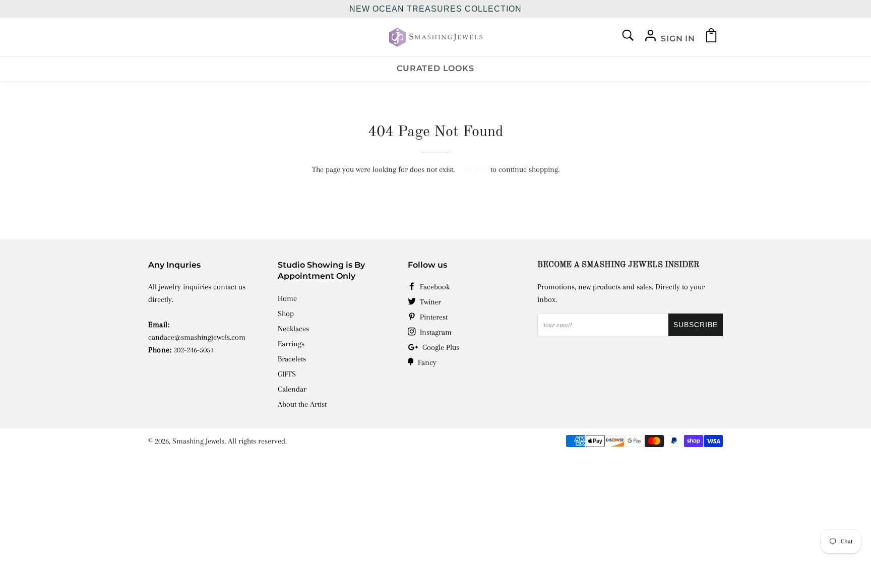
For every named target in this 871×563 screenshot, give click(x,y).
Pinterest (433, 317)
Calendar (292, 389)
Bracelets (292, 358)
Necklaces (293, 328)
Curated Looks (435, 68)
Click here (472, 169)
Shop (286, 313)
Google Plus (439, 347)
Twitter (429, 301)
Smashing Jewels (198, 441)
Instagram (435, 332)
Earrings (291, 343)
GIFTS (287, 374)
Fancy (426, 362)
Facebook (434, 286)
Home (287, 298)
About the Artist (302, 404)
